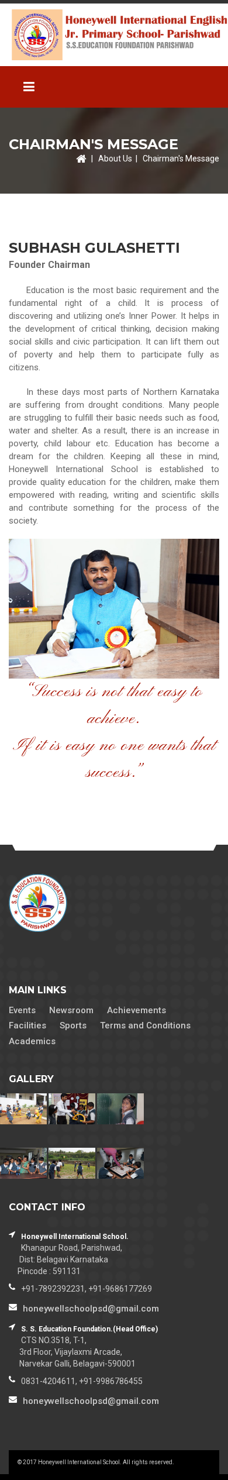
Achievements (136, 1010)
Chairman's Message (181, 158)
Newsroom (71, 1010)
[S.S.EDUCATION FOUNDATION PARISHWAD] (114, 35)
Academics (32, 1041)
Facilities (27, 1025)
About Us (115, 158)
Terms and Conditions (145, 1025)
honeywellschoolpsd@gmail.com (91, 1308)
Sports (73, 1025)
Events (22, 1010)
